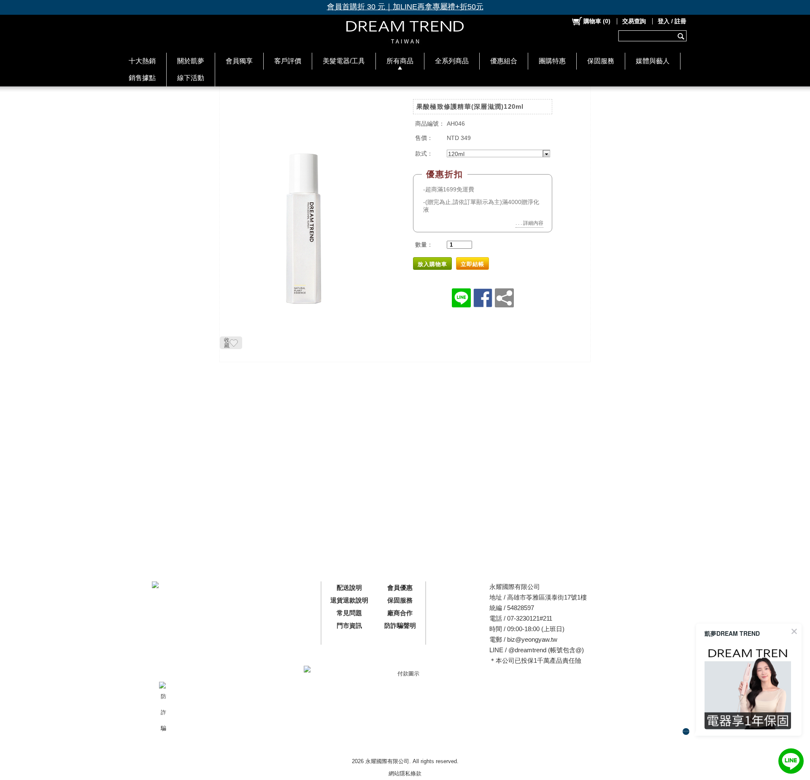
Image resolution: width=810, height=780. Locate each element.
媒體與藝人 (653, 61)
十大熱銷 (142, 61)
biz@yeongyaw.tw (532, 639)
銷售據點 (142, 77)
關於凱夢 (190, 61)
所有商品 (399, 61)
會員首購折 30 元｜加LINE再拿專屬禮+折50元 (405, 7)
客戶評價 (287, 61)
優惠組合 (503, 61)
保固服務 (600, 61)
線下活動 (190, 77)
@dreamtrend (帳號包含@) (546, 650)
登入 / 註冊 (672, 21)
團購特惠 (552, 61)
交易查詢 (634, 21)
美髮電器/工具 (344, 61)
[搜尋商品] (682, 36)
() (596, 21)
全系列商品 (452, 61)
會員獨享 (239, 61)
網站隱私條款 (405, 773)
